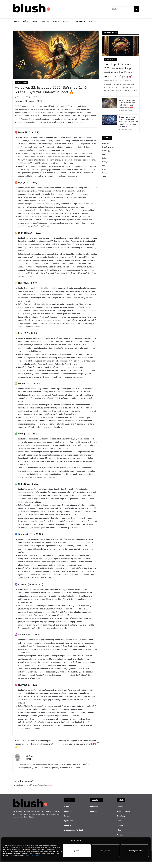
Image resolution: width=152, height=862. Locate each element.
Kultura (104, 158)
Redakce (67, 811)
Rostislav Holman (35, 97)
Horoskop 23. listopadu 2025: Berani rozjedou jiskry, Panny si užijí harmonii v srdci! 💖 (77, 742)
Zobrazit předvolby (134, 851)
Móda (16, 21)
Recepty (92, 21)
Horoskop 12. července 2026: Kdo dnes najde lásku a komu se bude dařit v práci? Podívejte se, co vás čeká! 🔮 (128, 121)
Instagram (94, 811)
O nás (66, 806)
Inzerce (67, 816)
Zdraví (34, 21)
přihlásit (50, 785)
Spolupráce (68, 821)
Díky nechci (105, 851)
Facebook (94, 806)
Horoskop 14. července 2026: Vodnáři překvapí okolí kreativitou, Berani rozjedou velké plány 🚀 (118, 70)
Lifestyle (45, 21)
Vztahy (56, 21)
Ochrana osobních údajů (31, 855)
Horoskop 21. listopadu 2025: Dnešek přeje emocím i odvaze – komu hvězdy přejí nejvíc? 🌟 (34, 744)
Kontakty (67, 825)
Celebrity (67, 21)
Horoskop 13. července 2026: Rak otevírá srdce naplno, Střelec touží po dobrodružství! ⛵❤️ (127, 103)
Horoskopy (80, 21)
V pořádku (77, 851)
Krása (25, 21)
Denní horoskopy (21, 82)
